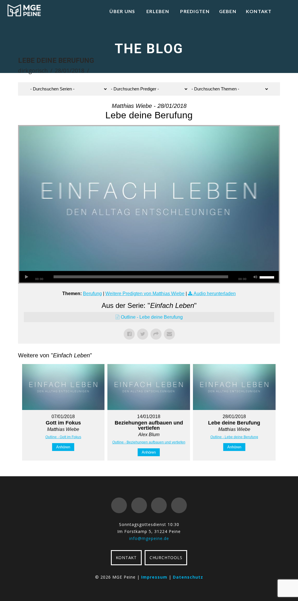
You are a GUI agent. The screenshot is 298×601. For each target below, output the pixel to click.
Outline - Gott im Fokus (63, 437)
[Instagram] (179, 505)
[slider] (268, 277)
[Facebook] (119, 505)
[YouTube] (159, 505)
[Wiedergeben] (26, 276)
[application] (149, 277)
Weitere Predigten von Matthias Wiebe (145, 293)
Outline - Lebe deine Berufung (152, 317)
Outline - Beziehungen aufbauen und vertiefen (148, 442)
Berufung (92, 293)
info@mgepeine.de (149, 538)
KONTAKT (126, 557)
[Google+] (139, 505)
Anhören (63, 447)
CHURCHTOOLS (166, 557)
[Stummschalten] (255, 276)
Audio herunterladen (215, 293)
